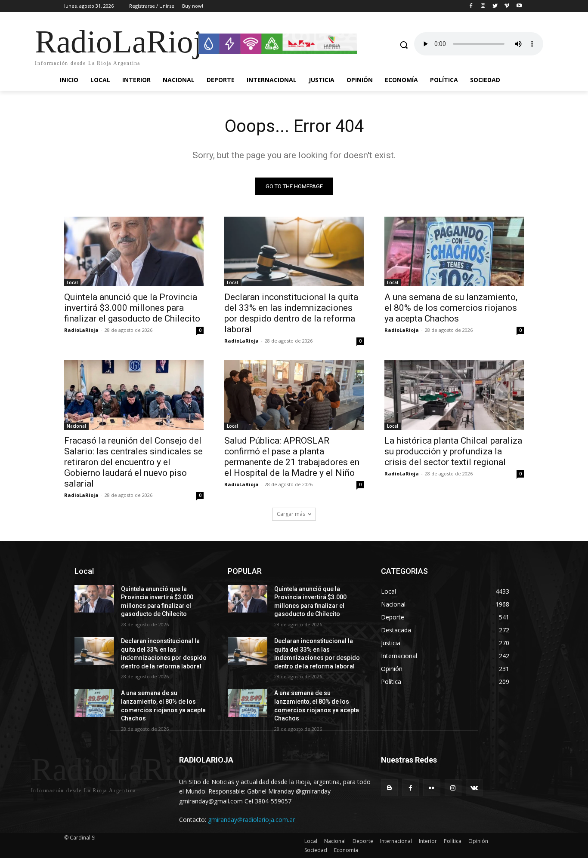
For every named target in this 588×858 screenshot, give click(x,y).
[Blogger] (389, 787)
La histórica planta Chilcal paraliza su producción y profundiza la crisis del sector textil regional (453, 451)
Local (72, 282)
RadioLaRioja (81, 330)
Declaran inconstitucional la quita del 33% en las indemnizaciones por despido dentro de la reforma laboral (291, 313)
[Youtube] (519, 6)
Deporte (363, 841)
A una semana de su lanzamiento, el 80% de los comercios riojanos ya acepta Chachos (450, 308)
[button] (403, 44)
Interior (428, 841)
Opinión (478, 841)
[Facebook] (471, 6)
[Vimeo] (507, 6)
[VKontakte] (474, 787)
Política (452, 841)
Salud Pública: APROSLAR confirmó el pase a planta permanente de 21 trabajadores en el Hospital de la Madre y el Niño (291, 456)
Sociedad (315, 850)
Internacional (396, 841)
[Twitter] (495, 6)
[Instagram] (483, 6)
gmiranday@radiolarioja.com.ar (251, 819)
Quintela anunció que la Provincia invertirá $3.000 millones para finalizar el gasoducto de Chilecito (132, 308)
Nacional (76, 426)
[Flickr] (431, 787)
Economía (346, 850)
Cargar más (291, 514)
